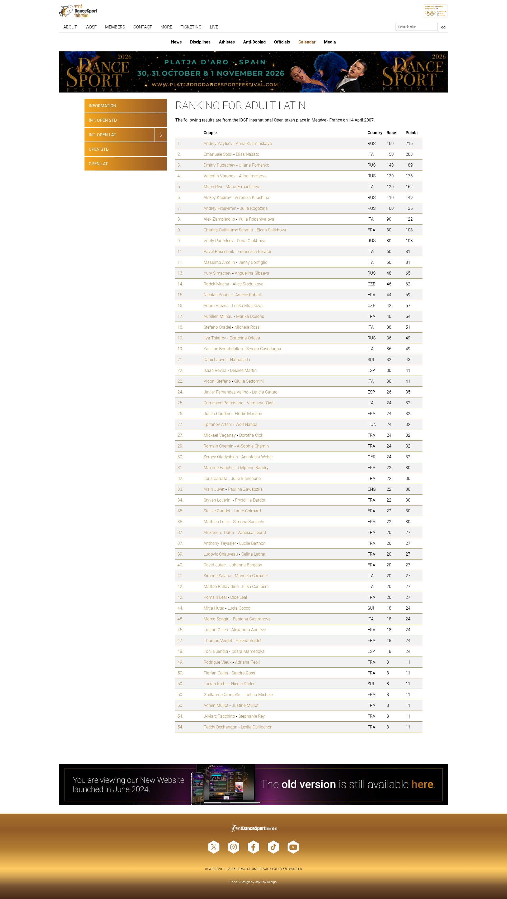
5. (179, 186)
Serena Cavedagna (263, 348)
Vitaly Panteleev (218, 240)
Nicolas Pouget (218, 294)
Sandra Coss (243, 673)
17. (180, 316)
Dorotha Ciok (251, 435)
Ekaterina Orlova (244, 338)
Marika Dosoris (250, 316)
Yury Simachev (217, 273)
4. (179, 175)
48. (180, 651)
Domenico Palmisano (223, 402)
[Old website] (253, 784)
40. (180, 564)
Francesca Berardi (254, 251)
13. (180, 273)
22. (180, 370)
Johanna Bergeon (245, 564)
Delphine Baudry (253, 467)
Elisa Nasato (247, 154)
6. (179, 197)
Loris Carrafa (215, 478)
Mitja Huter (214, 608)
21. (180, 359)
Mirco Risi (213, 186)
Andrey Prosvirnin (220, 208)
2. (179, 154)
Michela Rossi (247, 327)
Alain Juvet (214, 489)
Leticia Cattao (265, 392)
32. (180, 478)
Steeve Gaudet (217, 510)
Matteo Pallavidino (221, 586)
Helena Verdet (248, 640)
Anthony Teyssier (220, 543)
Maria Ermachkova (243, 186)
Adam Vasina (216, 305)
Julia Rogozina (254, 208)
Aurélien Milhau (218, 316)
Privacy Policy (270, 869)
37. (180, 532)
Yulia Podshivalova (256, 219)
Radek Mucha (216, 283)
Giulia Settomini (249, 381)
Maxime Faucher (219, 467)
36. (180, 521)
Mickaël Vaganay (220, 435)
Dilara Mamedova (248, 651)
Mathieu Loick (217, 521)
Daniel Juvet (215, 359)
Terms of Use (247, 869)
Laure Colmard (247, 510)
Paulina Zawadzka (245, 489)
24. (180, 392)
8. (179, 219)
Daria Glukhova (251, 240)
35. (180, 510)
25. (180, 402)
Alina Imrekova (253, 175)
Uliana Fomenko (254, 165)
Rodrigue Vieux (218, 662)
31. (180, 467)
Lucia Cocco (239, 608)
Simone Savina (217, 575)
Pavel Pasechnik (219, 251)
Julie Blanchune (246, 478)
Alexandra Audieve (248, 629)
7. (179, 208)
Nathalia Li (240, 359)
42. (180, 586)
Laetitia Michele (258, 694)
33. (180, 489)
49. (180, 662)
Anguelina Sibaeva (252, 273)
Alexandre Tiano (219, 532)
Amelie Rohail (248, 294)
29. (180, 446)
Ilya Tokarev (215, 338)
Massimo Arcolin (219, 262)
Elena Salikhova (271, 229)
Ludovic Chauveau (221, 554)
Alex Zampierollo (219, 219)
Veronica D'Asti (261, 402)
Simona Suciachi (248, 521)
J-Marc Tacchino (219, 716)
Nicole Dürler (243, 683)
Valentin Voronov (220, 175)
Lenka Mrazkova (247, 305)
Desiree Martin (243, 370)
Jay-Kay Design (266, 882)
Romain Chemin (218, 446)
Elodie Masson (248, 413)
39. (180, 554)
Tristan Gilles (216, 629)
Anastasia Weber (257, 456)
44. (180, 608)
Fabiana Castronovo (252, 618)
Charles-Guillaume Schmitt (228, 229)
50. (180, 673)
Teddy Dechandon (220, 727)
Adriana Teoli (247, 662)
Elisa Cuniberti (255, 586)
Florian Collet (216, 673)
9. (179, 229)
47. (180, 640)
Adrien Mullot (216, 705)
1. (179, 143)
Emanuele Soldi (218, 154)
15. (180, 294)
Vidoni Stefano (217, 381)
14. (180, 283)
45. (180, 618)
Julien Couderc (217, 413)
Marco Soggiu (216, 618)
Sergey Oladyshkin (221, 456)
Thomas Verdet (218, 640)
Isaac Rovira (215, 370)
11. (180, 251)
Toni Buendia (216, 651)
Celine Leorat (253, 554)
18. (180, 327)
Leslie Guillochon (257, 727)
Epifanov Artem (218, 424)
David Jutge (215, 564)
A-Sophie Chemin (253, 446)
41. (180, 575)
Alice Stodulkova (248, 283)
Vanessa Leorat (251, 532)
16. (180, 305)
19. (180, 338)
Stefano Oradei (217, 327)
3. (179, 165)
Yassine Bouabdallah (223, 348)
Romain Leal (215, 597)
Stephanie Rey (251, 716)
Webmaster (292, 869)
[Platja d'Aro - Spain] (253, 72)
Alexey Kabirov (217, 197)
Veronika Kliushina (251, 197)
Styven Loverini (218, 500)
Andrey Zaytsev (218, 143)
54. (180, 716)
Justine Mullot (245, 705)
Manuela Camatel (251, 575)
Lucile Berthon (252, 543)
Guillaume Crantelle (222, 694)
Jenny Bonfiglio (252, 262)
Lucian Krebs (216, 683)
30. (180, 456)
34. (180, 500)
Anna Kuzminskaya (254, 143)
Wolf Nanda (246, 424)
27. (180, 424)
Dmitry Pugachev (219, 165)
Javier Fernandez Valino (226, 392)
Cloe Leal (238, 597)
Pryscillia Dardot (250, 500)
